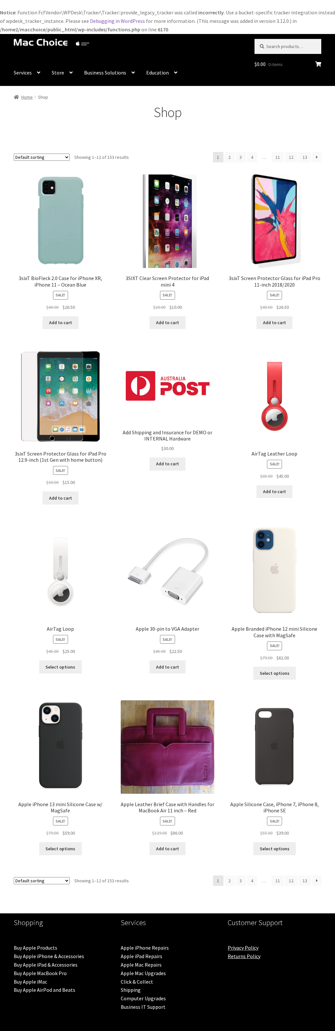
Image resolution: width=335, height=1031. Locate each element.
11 (277, 157)
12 (291, 157)
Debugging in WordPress (117, 21)
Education (157, 72)
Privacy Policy (243, 947)
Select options (60, 667)
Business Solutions (105, 72)
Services (23, 72)
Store (58, 72)
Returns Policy (244, 956)
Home (27, 97)
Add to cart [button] (60, 322)
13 (305, 157)
